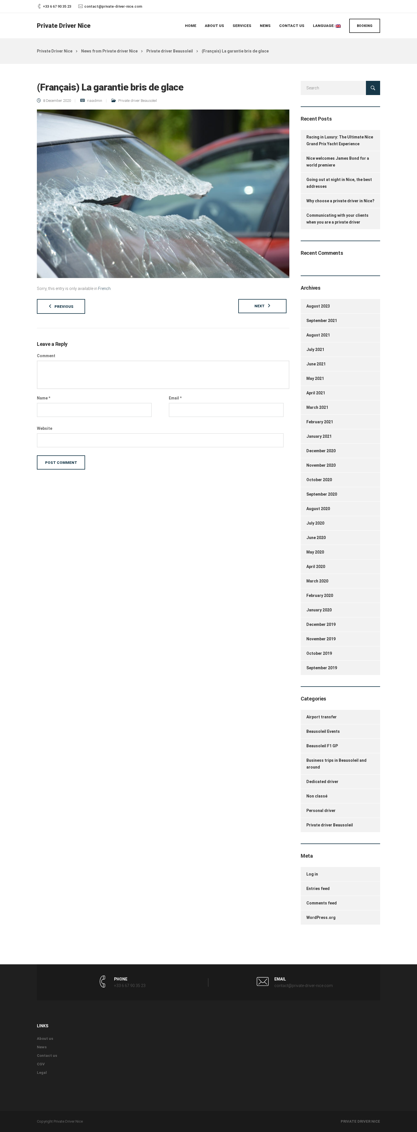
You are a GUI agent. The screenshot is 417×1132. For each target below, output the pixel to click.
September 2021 (321, 320)
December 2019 (321, 624)
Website (44, 428)
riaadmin (94, 100)
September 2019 (321, 668)
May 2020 (315, 552)
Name (43, 398)
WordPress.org (321, 917)
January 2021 (319, 436)
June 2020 (316, 537)
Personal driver (321, 810)
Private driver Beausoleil (137, 100)
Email (175, 398)
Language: (324, 26)
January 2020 (319, 610)
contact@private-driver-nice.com (113, 6)
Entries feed (318, 888)
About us (214, 26)
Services (242, 26)
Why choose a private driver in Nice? (340, 201)
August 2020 (318, 508)
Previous (63, 306)
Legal (42, 1072)
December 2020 (321, 451)
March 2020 (317, 581)
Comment (46, 356)
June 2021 (316, 364)
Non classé (316, 796)
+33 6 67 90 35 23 (57, 6)
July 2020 (315, 523)
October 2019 (319, 653)
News (265, 26)
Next (259, 306)
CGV (41, 1064)
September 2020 (321, 494)
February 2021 (319, 422)
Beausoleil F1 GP (322, 746)
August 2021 (318, 335)
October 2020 (319, 479)
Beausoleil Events (323, 731)
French (104, 288)
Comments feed (321, 903)
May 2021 (315, 378)
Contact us (291, 26)
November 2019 (321, 639)
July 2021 (315, 349)
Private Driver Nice (63, 25)
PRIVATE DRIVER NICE (360, 1121)
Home (190, 26)
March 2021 (317, 407)
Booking (364, 26)
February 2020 (319, 595)
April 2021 (315, 393)
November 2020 (321, 465)
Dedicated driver (322, 781)
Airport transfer (321, 717)
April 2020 (315, 566)
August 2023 (318, 306)
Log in (312, 874)
